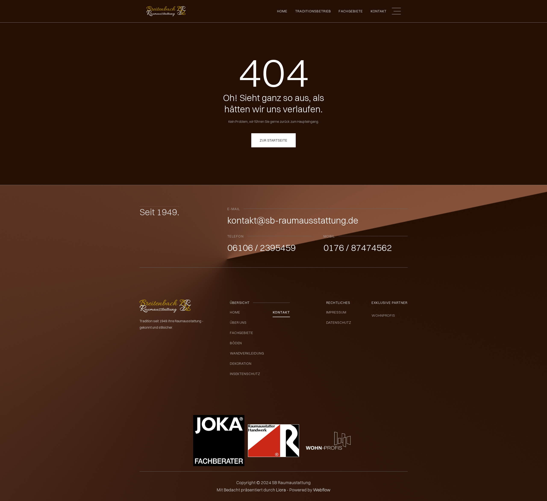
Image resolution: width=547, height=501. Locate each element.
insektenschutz (245, 374)
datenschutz (338, 322)
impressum (336, 312)
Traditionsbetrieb (313, 11)
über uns (238, 322)
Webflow (321, 489)
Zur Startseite (273, 140)
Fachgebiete (241, 333)
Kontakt (379, 11)
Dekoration (241, 363)
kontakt (281, 312)
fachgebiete (351, 11)
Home (282, 11)
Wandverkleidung (247, 353)
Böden (236, 343)
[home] (166, 11)
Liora (281, 489)
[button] (396, 11)
